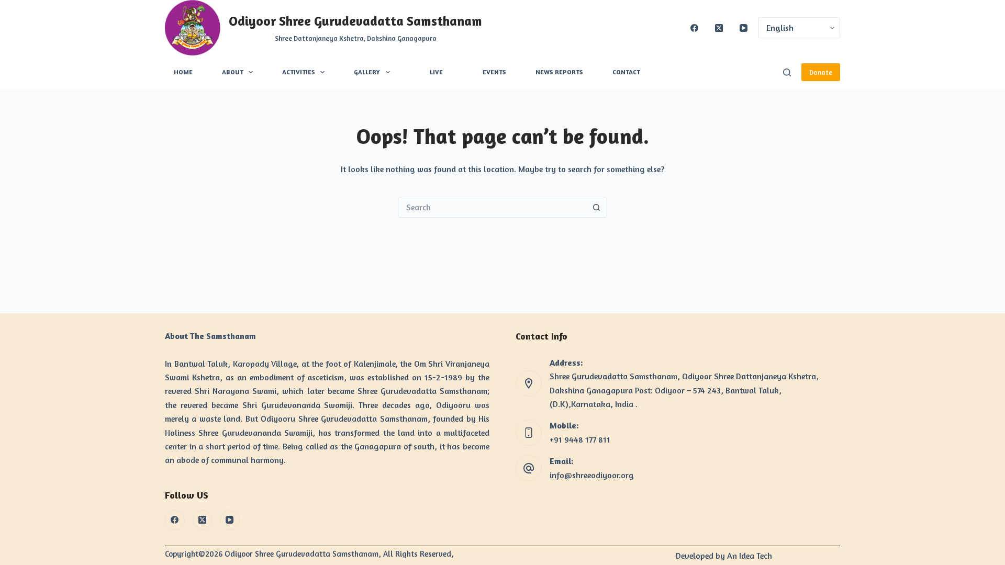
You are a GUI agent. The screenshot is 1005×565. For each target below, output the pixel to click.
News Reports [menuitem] (559, 72)
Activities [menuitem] (298, 72)
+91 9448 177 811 (580, 439)
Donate (820, 72)
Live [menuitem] (436, 72)
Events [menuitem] (494, 72)
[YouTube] (743, 28)
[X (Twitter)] (719, 28)
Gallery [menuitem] (367, 72)
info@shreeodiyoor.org (592, 475)
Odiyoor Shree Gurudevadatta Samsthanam (355, 21)
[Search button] (596, 207)
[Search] (787, 72)
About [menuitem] (232, 72)
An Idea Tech (749, 555)
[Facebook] (694, 28)
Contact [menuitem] (626, 72)
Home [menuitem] (183, 72)
